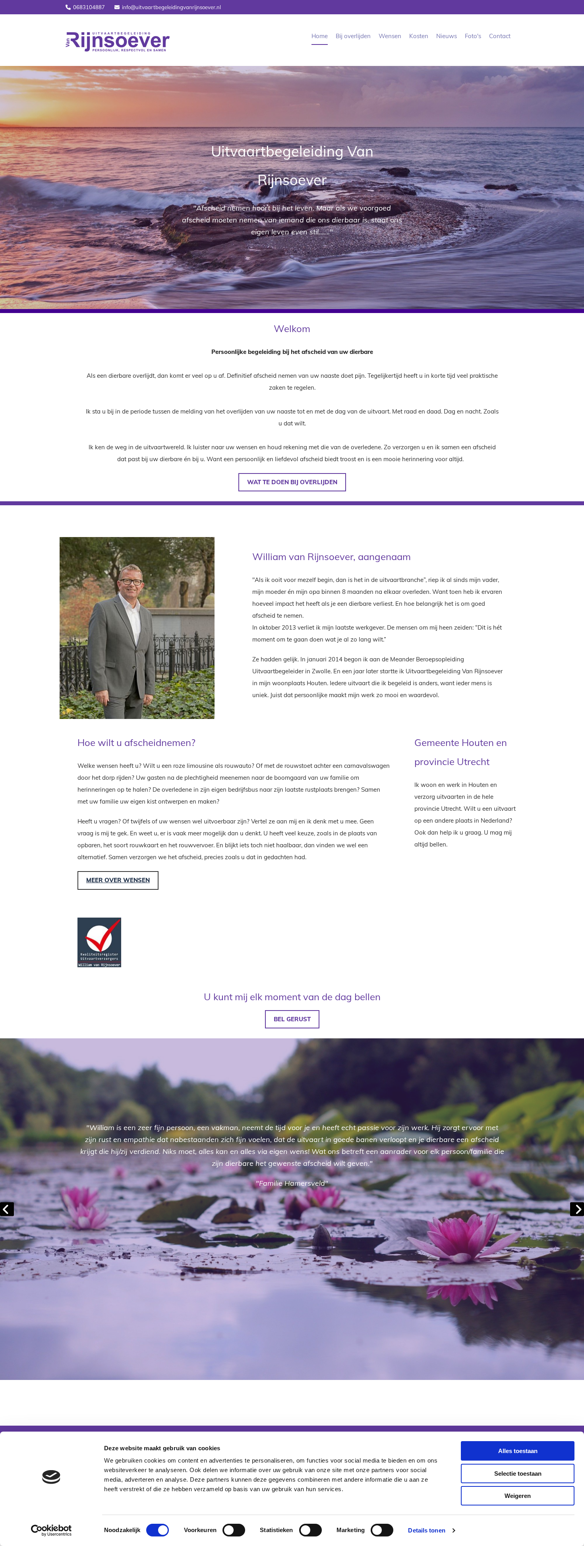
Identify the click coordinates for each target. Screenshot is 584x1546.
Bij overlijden (353, 36)
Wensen (390, 36)
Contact (500, 36)
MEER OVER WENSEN (118, 880)
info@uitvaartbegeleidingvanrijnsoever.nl (171, 7)
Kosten (418, 36)
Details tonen (426, 1530)
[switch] (233, 1530)
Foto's (473, 36)
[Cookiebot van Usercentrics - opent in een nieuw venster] (51, 1530)
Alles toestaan (518, 1450)
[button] (292, 482)
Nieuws (446, 36)
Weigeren (518, 1495)
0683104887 (89, 7)
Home (319, 36)
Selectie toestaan (517, 1473)
